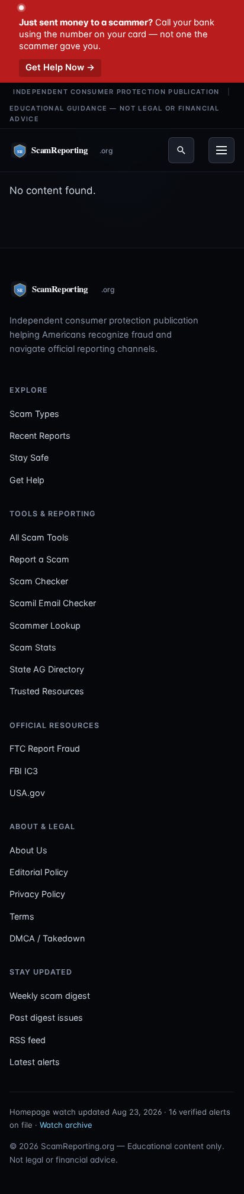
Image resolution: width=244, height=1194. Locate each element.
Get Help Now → (60, 67)
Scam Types (34, 414)
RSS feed (27, 1040)
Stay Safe (29, 457)
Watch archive (66, 1125)
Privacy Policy (37, 894)
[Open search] (181, 150)
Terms (21, 916)
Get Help (26, 480)
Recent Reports (39, 436)
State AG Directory (46, 669)
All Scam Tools (39, 537)
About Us (28, 850)
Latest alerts (34, 1062)
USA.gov (27, 793)
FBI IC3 (23, 771)
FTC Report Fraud (44, 748)
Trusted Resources (46, 691)
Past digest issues (46, 1017)
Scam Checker (38, 581)
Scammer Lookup (45, 625)
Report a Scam (39, 559)
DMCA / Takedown (47, 938)
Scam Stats (32, 647)
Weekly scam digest (49, 996)
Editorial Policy (38, 872)
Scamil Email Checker (52, 603)
